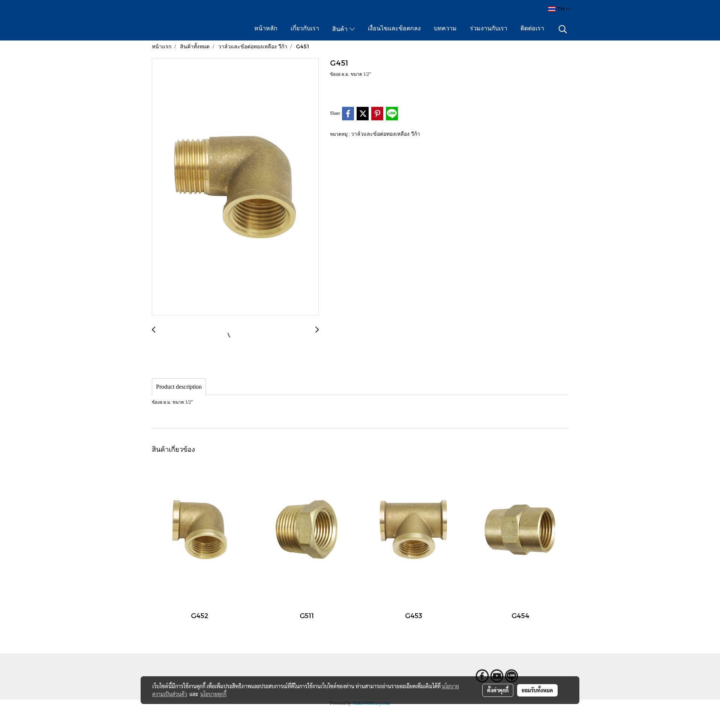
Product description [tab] (179, 386)
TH (560, 9)
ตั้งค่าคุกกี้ (497, 690)
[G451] (235, 187)
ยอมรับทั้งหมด (537, 690)
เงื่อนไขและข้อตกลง (394, 29)
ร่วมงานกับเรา (488, 29)
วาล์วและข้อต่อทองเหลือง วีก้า (385, 133)
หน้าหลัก (266, 29)
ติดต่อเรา (532, 29)
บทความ (445, 29)
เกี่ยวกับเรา (305, 29)
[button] (563, 29)
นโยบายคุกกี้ (213, 694)
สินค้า (341, 30)
